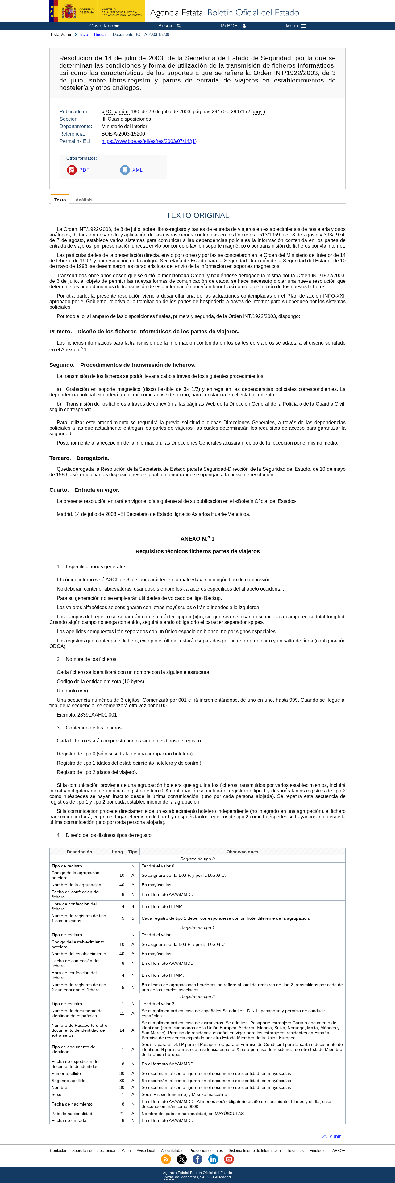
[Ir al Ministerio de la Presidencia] (97, 11)
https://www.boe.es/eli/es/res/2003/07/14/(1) (149, 141)
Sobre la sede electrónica (93, 1150)
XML (137, 170)
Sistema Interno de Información (255, 1150)
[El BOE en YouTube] (229, 1163)
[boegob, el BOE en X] (182, 1163)
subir (335, 1136)
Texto (60, 200)
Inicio (83, 34)
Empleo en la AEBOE (327, 1150)
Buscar (100, 34)
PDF (84, 170)
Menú (292, 25)
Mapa (126, 1150)
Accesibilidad (172, 1150)
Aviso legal (146, 1150)
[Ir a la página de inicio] (224, 13)
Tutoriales (295, 1150)
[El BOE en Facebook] (197, 1163)
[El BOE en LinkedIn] (213, 1163)
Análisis (84, 200)
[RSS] (166, 1163)
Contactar (58, 1150)
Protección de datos (206, 1150)
